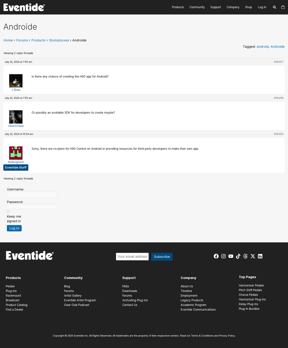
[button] (274, 8)
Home (8, 40)
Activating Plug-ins (135, 300)
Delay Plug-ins (248, 304)
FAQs (125, 286)
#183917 (278, 61)
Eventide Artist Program (80, 300)
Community (197, 7)
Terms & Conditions (202, 335)
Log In (262, 7)
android (262, 47)
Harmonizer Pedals (251, 285)
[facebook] (217, 256)
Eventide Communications (198, 309)
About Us (187, 286)
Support (215, 7)
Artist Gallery (73, 295)
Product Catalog (17, 305)
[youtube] (231, 256)
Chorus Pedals (248, 294)
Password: (15, 202)
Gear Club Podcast (76, 305)
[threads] (246, 256)
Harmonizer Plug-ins (252, 299)
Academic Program (193, 305)
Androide (277, 47)
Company (233, 7)
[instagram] (224, 256)
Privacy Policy (227, 335)
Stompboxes (59, 40)
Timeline (186, 291)
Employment (189, 295)
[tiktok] (239, 256)
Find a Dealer (14, 309)
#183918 (278, 97)
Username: (15, 189)
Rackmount (13, 295)
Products (178, 7)
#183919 (278, 134)
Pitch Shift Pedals (250, 290)
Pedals (10, 286)
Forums (22, 40)
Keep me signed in (14, 218)
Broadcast (12, 300)
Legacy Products (192, 300)
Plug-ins (11, 291)
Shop (248, 7)
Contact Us (129, 305)
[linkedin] (261, 256)
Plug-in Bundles (249, 308)
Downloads (129, 291)
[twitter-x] (253, 256)
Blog (67, 286)
